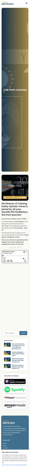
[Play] (5, 197)
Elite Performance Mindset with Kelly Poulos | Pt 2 (18, 360)
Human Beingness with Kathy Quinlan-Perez (18, 353)
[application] (15, 197)
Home (5, 443)
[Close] (28, 451)
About (5, 445)
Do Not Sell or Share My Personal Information (14, 465)
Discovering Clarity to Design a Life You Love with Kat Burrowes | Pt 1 (18, 346)
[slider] (24, 197)
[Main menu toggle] (26, 3)
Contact (5, 448)
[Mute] (20, 197)
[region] (15, 459)
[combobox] (11, 333)
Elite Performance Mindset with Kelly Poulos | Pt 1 (18, 366)
